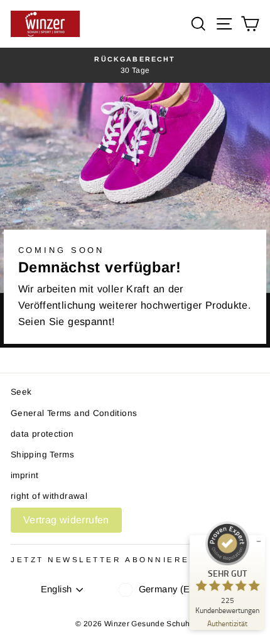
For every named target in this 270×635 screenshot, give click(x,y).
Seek (21, 392)
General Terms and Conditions (74, 413)
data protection (42, 434)
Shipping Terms (42, 454)
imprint (25, 475)
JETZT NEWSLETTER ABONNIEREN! (106, 559)
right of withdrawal (49, 496)
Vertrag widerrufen (66, 520)
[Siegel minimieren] (258, 541)
